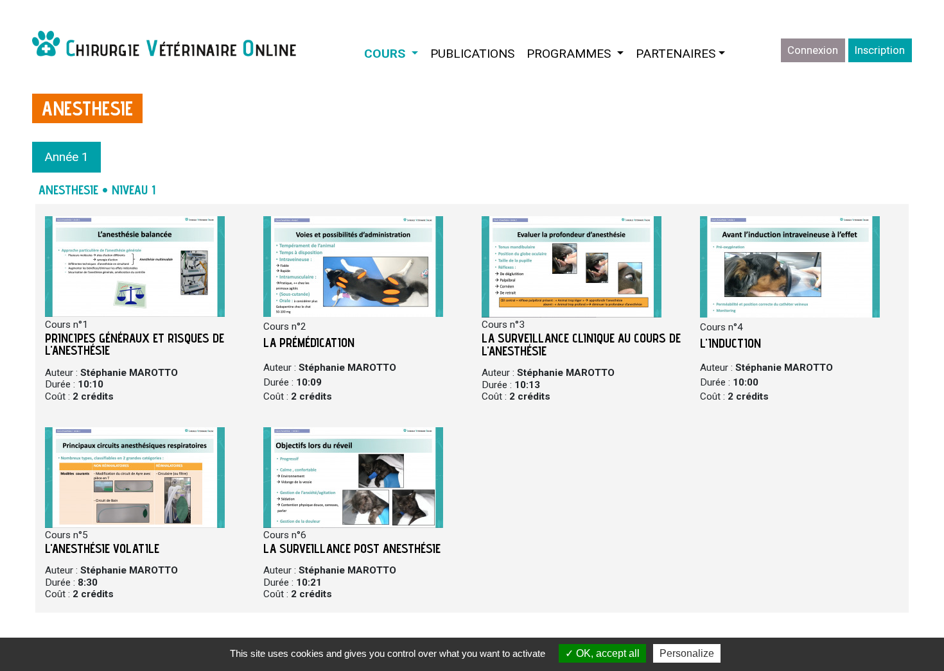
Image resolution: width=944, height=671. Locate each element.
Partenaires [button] (675, 53)
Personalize (687, 653)
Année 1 (66, 156)
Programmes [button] (578, 53)
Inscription (880, 50)
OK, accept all (606, 653)
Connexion (812, 50)
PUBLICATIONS (472, 53)
